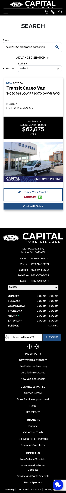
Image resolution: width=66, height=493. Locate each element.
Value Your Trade (33, 432)
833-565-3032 (40, 275)
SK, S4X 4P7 (37, 252)
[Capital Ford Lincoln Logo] (33, 4)
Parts (33, 406)
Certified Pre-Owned (33, 373)
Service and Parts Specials (33, 476)
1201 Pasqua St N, (33, 249)
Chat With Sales (33, 206)
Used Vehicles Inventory (33, 366)
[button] (33, 194)
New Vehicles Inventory (33, 360)
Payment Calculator (33, 445)
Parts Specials (33, 482)
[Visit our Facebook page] (29, 346)
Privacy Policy (52, 489)
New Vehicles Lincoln (33, 379)
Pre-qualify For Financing (33, 439)
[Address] (46, 12)
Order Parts (33, 412)
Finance (33, 426)
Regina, (25, 252)
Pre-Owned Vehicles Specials (33, 467)
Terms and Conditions (29, 489)
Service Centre (33, 393)
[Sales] (53, 12)
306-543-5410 (40, 258)
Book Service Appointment (33, 399)
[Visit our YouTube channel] (36, 346)
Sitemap (10, 489)
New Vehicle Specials (33, 459)
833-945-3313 (40, 264)
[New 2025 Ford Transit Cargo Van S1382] (33, 162)
